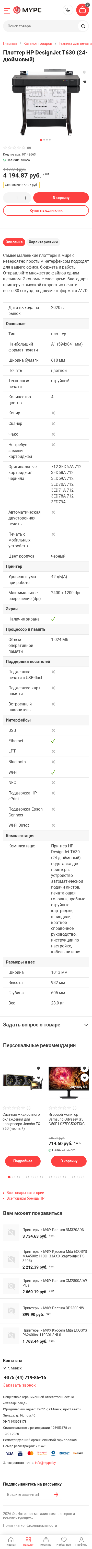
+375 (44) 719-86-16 (68, 10)
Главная (10, 43)
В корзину (61, 198)
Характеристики (43, 242)
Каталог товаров (38, 43)
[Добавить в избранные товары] (38, 1078)
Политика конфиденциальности (30, 1525)
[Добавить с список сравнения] (38, 1068)
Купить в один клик (46, 210)
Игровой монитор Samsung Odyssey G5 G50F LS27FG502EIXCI (67, 1119)
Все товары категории (25, 1193)
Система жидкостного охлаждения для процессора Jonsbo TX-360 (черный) (22, 1121)
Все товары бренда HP (25, 1198)
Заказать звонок (19, 1385)
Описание (14, 242)
